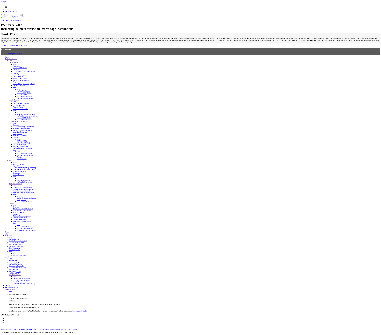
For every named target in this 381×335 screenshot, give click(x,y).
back (10, 60)
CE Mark (16, 137)
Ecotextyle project (18, 175)
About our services (15, 275)
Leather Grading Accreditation (22, 130)
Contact (7, 285)
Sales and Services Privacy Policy (11, 329)
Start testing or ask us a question (17, 45)
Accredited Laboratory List (21, 128)
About (7, 257)
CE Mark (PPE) (22, 94)
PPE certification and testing (21, 280)
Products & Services (11, 59)
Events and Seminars (19, 219)
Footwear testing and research (22, 278)
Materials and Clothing (20, 78)
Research (11, 160)
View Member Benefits (79, 311)
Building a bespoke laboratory (26, 114)
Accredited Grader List (20, 132)
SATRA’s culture (14, 269)
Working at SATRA (15, 273)
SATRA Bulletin (14, 239)
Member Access (10, 289)
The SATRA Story (14, 262)
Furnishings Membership (16, 266)
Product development (19, 171)
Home (7, 57)
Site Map (63, 329)
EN (12, 17)
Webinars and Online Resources (11, 20)
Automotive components (20, 75)
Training (19, 157)
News (6, 234)
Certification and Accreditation (26, 230)
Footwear (16, 69)
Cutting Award (17, 134)
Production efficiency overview (22, 187)
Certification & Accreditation (18, 121)
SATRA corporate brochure (13, 54)
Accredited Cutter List (20, 135)
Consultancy (17, 173)
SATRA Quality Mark (24, 93)
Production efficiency (15, 184)
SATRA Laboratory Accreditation (27, 116)
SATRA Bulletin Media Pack (18, 241)
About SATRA (13, 260)
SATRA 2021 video (15, 271)
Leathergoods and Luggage (21, 80)
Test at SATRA (13, 62)
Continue (12, 300)
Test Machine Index (19, 105)
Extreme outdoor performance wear (24, 169)
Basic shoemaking (18, 212)
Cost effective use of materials (22, 191)
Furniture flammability (20, 218)
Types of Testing (18, 107)
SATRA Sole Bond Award (21, 146)
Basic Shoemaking (14, 248)
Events (7, 232)
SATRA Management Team (17, 267)
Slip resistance (17, 166)
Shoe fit (15, 214)
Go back (3, 45)
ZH (23, 17)
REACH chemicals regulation (22, 216)
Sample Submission (19, 85)
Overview (16, 125)
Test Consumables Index (20, 109)
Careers (69, 329)
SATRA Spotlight (14, 250)
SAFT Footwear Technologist (22, 143)
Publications (8, 235)
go (21, 15)
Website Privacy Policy (30, 329)
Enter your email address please (18, 298)
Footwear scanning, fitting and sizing (24, 168)
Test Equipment (14, 100)
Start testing (16, 66)
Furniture (15, 73)
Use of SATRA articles (20, 255)
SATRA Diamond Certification (22, 148)
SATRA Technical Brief (16, 242)
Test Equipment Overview (21, 103)
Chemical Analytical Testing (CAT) (24, 84)
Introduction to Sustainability (22, 221)
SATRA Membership (23, 91)
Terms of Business (54, 329)
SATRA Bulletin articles (24, 96)
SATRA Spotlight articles (25, 98)
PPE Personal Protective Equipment (24, 71)
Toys (14, 82)
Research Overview (19, 164)
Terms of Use (43, 329)
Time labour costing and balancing (23, 189)
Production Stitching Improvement (23, 193)
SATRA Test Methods (20, 68)
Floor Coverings (18, 77)
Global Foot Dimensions (16, 246)
